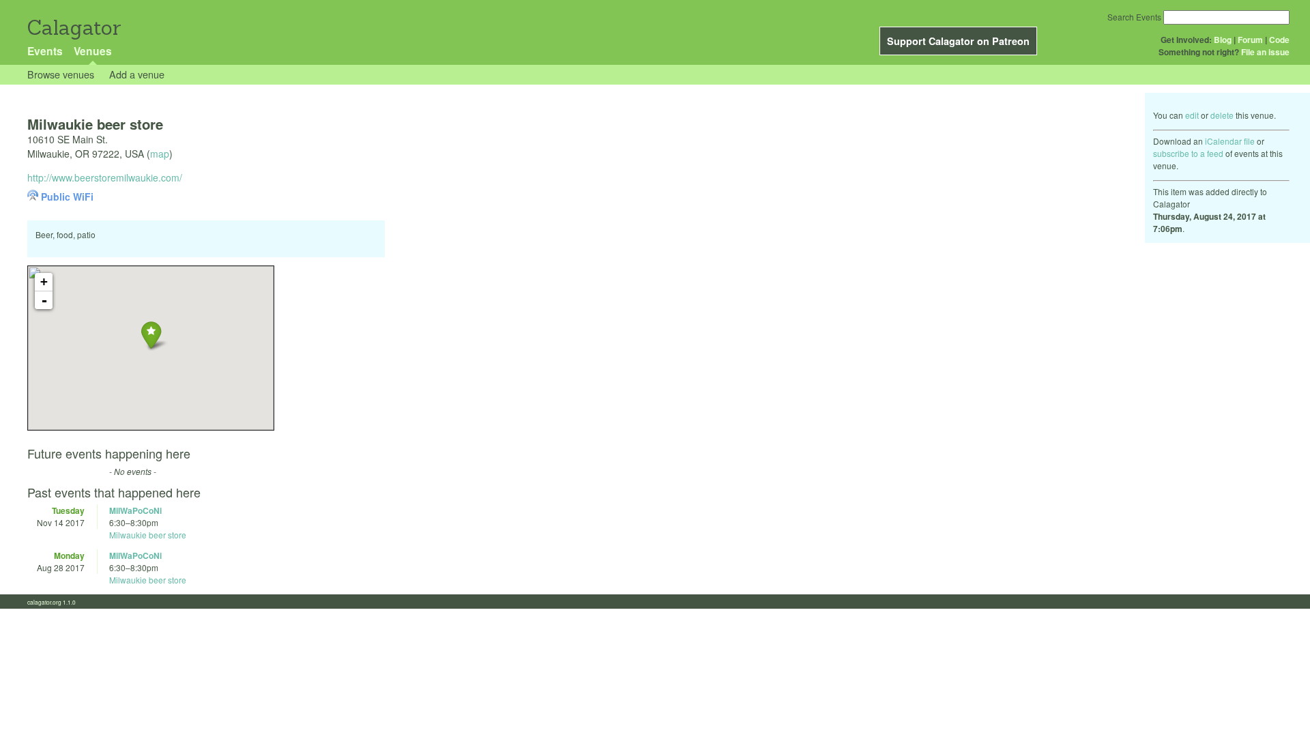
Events (45, 51)
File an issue (1265, 52)
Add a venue (136, 74)
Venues (93, 51)
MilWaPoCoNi (135, 510)
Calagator (73, 27)
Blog (1223, 39)
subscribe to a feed (1188, 153)
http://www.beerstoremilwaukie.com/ (104, 177)
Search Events (1134, 17)
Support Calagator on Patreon (958, 41)
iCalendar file (1230, 141)
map (159, 153)
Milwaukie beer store (147, 534)
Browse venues (60, 74)
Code (1279, 39)
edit (1192, 115)
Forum (1250, 39)
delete (1222, 115)
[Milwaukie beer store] (151, 334)
